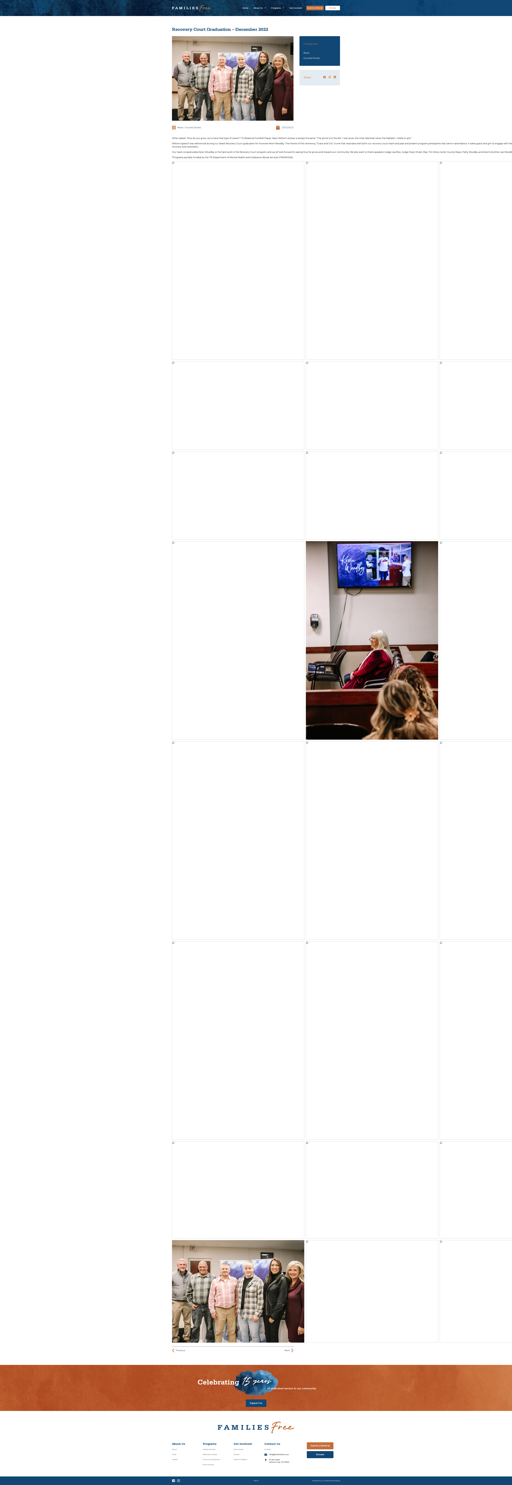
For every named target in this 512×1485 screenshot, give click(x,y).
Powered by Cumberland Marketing (326, 1481)
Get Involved (295, 8)
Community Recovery (211, 1459)
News (180, 127)
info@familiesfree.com (279, 1455)
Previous (180, 1350)
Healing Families (209, 1449)
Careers (175, 1459)
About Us (258, 8)
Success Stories (193, 127)
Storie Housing (208, 1465)
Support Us (256, 1403)
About (174, 1449)
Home (245, 8)
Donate (332, 8)
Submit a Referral (314, 8)
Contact (267, 1449)
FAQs (174, 1454)
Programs (276, 8)
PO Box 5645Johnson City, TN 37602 (279, 1461)
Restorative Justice (210, 1454)
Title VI (256, 1481)
